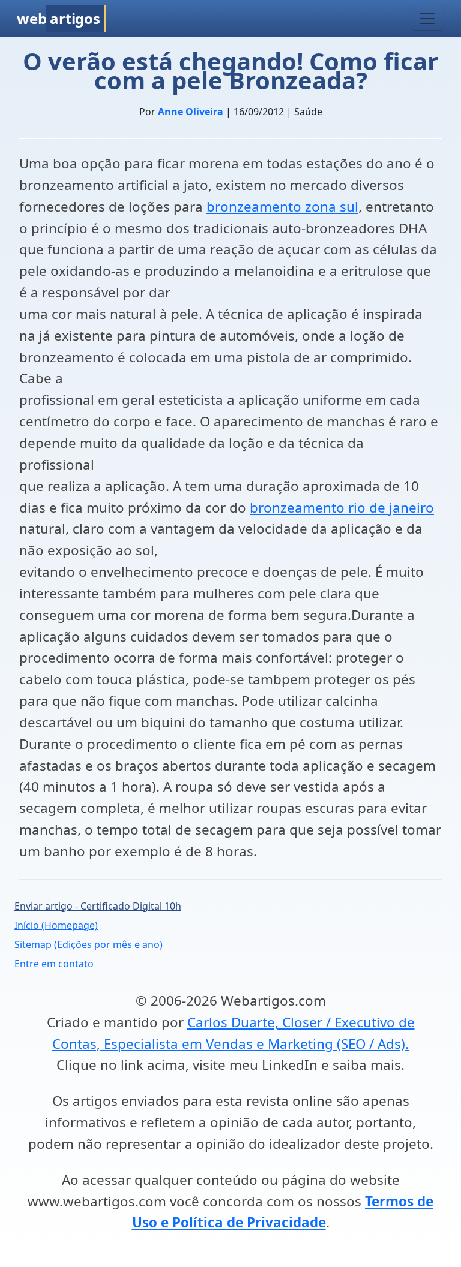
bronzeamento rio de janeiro (342, 507)
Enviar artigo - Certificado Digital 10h (97, 906)
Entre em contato (54, 963)
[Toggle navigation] (427, 19)
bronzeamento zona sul (282, 206)
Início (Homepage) (56, 925)
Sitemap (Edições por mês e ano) (88, 944)
